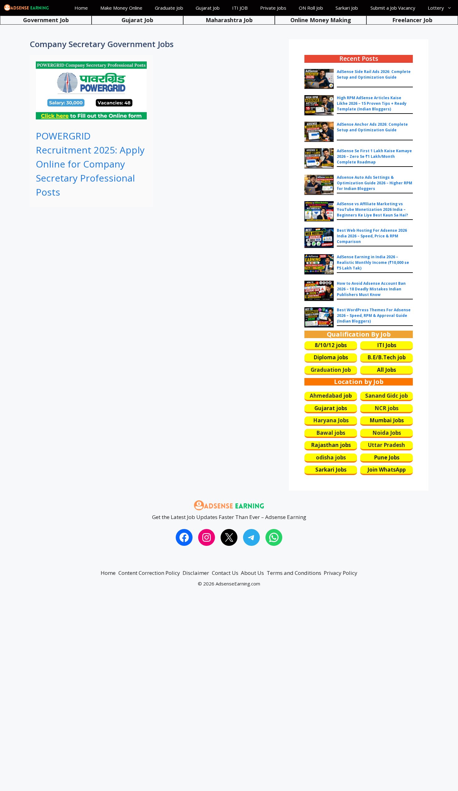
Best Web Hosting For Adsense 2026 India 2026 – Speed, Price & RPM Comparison (372, 236)
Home (81, 8)
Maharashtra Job (229, 20)
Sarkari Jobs (330, 469)
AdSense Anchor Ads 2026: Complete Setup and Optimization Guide (372, 127)
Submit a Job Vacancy (392, 8)
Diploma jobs (330, 357)
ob (348, 395)
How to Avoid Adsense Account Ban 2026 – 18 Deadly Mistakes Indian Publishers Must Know (371, 289)
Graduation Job (331, 369)
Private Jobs (273, 8)
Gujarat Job (208, 8)
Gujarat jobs (330, 408)
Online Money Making (320, 20)
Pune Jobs (386, 457)
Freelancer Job (412, 20)
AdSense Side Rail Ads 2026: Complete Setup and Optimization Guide (374, 74)
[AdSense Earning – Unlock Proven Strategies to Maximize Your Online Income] (26, 8)
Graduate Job (169, 8)
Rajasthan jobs (331, 445)
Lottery (436, 8)
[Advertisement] (187, 695)
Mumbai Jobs (387, 420)
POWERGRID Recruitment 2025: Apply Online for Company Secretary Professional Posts (90, 163)
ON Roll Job (311, 8)
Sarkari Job (347, 8)
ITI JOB (240, 8)
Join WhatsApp (386, 469)
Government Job (46, 20)
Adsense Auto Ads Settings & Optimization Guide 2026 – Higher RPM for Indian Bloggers (374, 183)
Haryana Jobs (331, 420)
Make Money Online (121, 8)
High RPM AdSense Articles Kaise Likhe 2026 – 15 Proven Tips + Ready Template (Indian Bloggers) (372, 103)
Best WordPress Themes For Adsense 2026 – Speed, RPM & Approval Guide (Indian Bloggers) (374, 315)
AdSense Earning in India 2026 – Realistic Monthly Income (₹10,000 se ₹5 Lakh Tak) (373, 262)
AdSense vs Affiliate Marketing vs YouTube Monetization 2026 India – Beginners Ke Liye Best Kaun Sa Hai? (372, 209)
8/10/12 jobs (331, 345)
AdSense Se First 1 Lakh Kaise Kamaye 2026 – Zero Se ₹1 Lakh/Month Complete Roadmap (374, 156)
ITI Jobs (386, 345)
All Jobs (386, 369)
